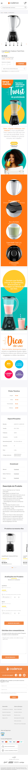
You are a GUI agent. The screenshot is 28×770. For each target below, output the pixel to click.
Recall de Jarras (17, 715)
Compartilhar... (7, 597)
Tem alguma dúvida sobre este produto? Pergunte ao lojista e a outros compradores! (14, 634)
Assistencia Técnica (18, 712)
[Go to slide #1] (6, 44)
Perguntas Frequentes (6, 715)
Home (2, 12)
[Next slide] (26, 44)
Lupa (24, 68)
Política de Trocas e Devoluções (20, 723)
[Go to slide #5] (21, 44)
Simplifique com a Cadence (7, 709)
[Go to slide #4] (17, 44)
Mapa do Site (4, 717)
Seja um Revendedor (18, 709)
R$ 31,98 (7, 57)
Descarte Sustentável (6, 712)
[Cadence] (13, 3)
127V (4, 64)
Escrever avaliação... (14, 623)
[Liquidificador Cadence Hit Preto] (11, 543)
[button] (12, 567)
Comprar (21, 63)
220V (10, 64)
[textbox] (14, 7)
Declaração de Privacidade (16, 692)
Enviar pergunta (10, 657)
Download (16, 469)
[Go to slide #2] (10, 44)
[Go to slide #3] (13, 44)
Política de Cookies (17, 720)
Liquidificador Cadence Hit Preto (10, 556)
